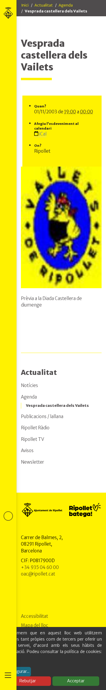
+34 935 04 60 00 (40, 567)
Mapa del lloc (34, 625)
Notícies (29, 385)
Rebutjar (27, 680)
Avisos (27, 450)
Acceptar (76, 680)
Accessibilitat (34, 616)
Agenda (66, 5)
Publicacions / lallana (42, 416)
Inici (25, 5)
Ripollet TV (32, 439)
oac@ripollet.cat (38, 574)
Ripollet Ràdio (35, 428)
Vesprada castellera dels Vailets (57, 405)
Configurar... (17, 671)
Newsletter (32, 462)
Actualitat (43, 5)
